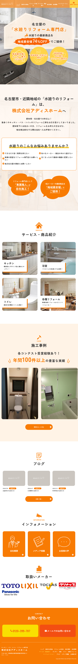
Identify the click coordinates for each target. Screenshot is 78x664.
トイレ (64, 651)
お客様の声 (73, 654)
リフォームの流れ (59, 649)
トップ (42, 649)
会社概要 (74, 649)
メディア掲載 (65, 654)
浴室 (60, 651)
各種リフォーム (72, 651)
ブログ (58, 654)
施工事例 (67, 649)
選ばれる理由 (49, 649)
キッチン (55, 651)
